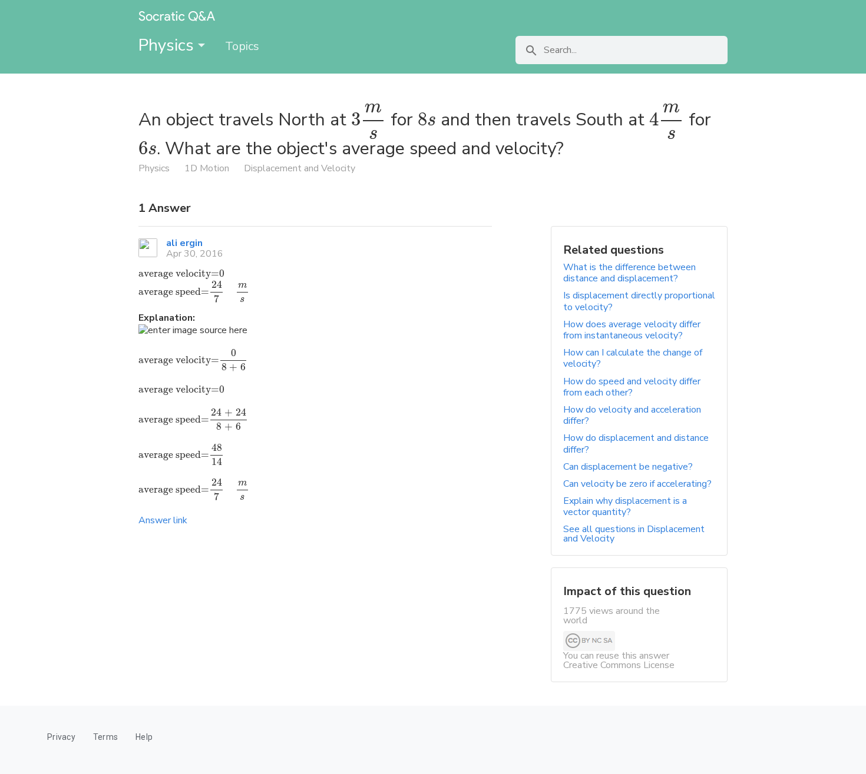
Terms (105, 737)
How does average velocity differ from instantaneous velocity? (631, 330)
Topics (242, 46)
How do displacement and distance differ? (636, 443)
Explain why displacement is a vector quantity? (625, 506)
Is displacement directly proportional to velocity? (639, 301)
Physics (168, 45)
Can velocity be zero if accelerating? (637, 483)
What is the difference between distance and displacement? (629, 273)
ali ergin (184, 243)
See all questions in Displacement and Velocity (634, 534)
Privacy (61, 737)
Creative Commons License (619, 665)
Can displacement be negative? (628, 466)
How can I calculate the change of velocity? (632, 358)
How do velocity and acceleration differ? (632, 415)
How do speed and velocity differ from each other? (631, 387)
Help (144, 737)
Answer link (162, 520)
